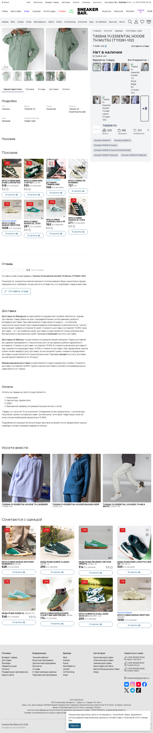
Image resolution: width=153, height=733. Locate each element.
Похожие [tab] (29, 89)
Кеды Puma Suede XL (18, 613)
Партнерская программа (44, 675)
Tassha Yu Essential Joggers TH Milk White (124, 505)
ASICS (51, 22)
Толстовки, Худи (134, 31)
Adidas (66, 660)
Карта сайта (8, 675)
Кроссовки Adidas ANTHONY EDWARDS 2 (18, 563)
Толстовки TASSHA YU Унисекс (105, 145)
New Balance (40, 22)
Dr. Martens (101, 22)
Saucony (113, 22)
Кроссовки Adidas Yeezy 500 (11, 224)
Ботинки (130, 11)
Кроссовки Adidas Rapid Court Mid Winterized (56, 614)
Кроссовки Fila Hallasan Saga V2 (93, 615)
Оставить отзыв (18, 291)
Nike (13, 22)
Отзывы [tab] (41, 89)
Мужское (106, 11)
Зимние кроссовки (103, 663)
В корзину (10, 194)
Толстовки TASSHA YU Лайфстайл (133, 155)
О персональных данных (44, 672)
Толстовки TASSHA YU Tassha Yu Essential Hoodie (112, 150)
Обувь (5, 11)
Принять (75, 725)
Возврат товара (52, 2)
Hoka (65, 675)
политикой (129, 717)
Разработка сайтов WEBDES (14, 727)
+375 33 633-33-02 (143, 2)
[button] (83, 49)
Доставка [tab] (54, 89)
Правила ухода (9, 666)
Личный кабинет (40, 657)
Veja (91, 22)
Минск (6, 2)
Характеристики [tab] (13, 89)
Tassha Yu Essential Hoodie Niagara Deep (75, 505)
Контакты (97, 2)
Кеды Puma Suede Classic (55, 563)
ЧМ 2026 (71, 11)
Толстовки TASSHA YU (102, 140)
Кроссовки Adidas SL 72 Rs (76, 219)
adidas (5, 22)
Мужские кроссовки (103, 657)
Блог (29, 2)
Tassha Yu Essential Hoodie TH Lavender (25, 505)
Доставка (66, 2)
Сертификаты (110, 2)
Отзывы (36, 669)
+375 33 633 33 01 (135, 663)
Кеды (26, 11)
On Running (69, 22)
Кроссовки (16, 11)
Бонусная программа (42, 660)
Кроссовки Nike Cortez (33, 182)
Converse (82, 22)
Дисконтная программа (44, 663)
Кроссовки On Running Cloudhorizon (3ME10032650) (76, 182)
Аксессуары (49, 11)
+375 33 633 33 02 (136, 657)
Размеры (86, 2)
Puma (28, 22)
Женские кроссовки (103, 660)
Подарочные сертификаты (15, 672)
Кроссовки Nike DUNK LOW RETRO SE (11, 182)
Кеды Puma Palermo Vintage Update (95, 563)
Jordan (20, 22)
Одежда (36, 11)
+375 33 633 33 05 (136, 668)
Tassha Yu (140, 11)
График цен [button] (101, 56)
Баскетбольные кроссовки (107, 669)
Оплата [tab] (66, 89)
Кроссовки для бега (103, 666)
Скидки (62, 11)
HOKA (59, 22)
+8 (144, 108)
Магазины (38, 2)
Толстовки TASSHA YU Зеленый (106, 155)
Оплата (76, 2)
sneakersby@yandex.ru (138, 678)
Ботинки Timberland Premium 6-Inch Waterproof (55, 183)
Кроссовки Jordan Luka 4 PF (55, 221)
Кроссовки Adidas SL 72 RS (32, 223)
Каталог (108, 31)
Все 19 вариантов (137, 60)
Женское (118, 11)
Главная (97, 31)
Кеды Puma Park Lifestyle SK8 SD (134, 563)
